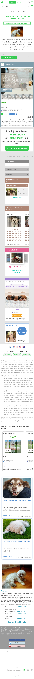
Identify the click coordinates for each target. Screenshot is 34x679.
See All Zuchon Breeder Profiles (15, 282)
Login (19, 2)
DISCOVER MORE (7, 515)
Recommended (9, 57)
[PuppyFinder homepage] (2, 2)
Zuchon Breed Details (17, 622)
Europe (7, 354)
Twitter (17, 643)
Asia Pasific (26, 354)
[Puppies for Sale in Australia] (24, 347)
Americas (17, 354)
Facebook (18, 640)
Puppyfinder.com (5, 629)
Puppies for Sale (11, 11)
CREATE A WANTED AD (17, 148)
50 (32, 156)
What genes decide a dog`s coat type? (17, 500)
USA (2, 111)
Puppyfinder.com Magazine (25, 516)
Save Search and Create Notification (17, 23)
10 (24, 156)
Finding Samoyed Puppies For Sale (17, 541)
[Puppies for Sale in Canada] (17, 347)
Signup (13, 2)
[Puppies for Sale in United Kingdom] (20, 347)
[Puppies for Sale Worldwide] (10, 347)
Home (2, 11)
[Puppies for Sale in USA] (14, 347)
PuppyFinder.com (6, 628)
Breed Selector (14, 632)
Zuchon (20, 11)
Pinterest (18, 646)
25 (28, 156)
